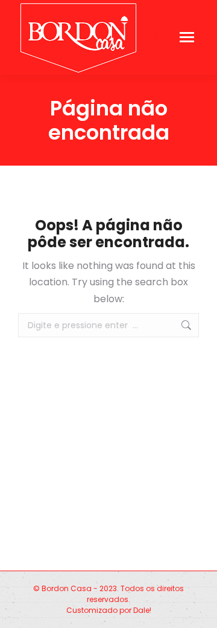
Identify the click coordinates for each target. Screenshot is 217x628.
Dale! (142, 610)
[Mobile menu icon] (187, 37)
